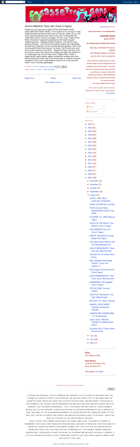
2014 (90, 153)
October (93, 188)
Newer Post (29, 78)
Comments (92, 112)
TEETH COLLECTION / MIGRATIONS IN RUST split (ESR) (101, 210)
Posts (91, 107)
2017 (90, 142)
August (93, 195)
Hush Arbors (49, 69)
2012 (90, 160)
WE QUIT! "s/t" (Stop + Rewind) (102, 301)
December (94, 181)
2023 (90, 124)
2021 (90, 128)
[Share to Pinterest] (65, 66)
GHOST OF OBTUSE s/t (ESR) (102, 204)
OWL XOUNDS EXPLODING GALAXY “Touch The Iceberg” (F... (100, 263)
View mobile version (53, 82)
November (94, 184)
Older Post (76, 78)
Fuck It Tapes (36, 69)
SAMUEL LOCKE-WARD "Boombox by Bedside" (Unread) (99, 307)
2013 (90, 156)
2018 (90, 138)
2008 (90, 174)
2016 (90, 146)
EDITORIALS (110, 93)
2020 (90, 131)
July (92, 336)
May (92, 343)
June (92, 339)
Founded (102, 27)
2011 (90, 163)
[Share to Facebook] (63, 66)
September (94, 192)
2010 (90, 167)
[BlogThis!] (58, 66)
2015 (90, 149)
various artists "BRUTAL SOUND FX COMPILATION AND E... (101, 322)
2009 (90, 171)
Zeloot (100, 372)
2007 (90, 178)
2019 (90, 135)
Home (53, 78)
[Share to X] (60, 66)
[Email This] (55, 66)
